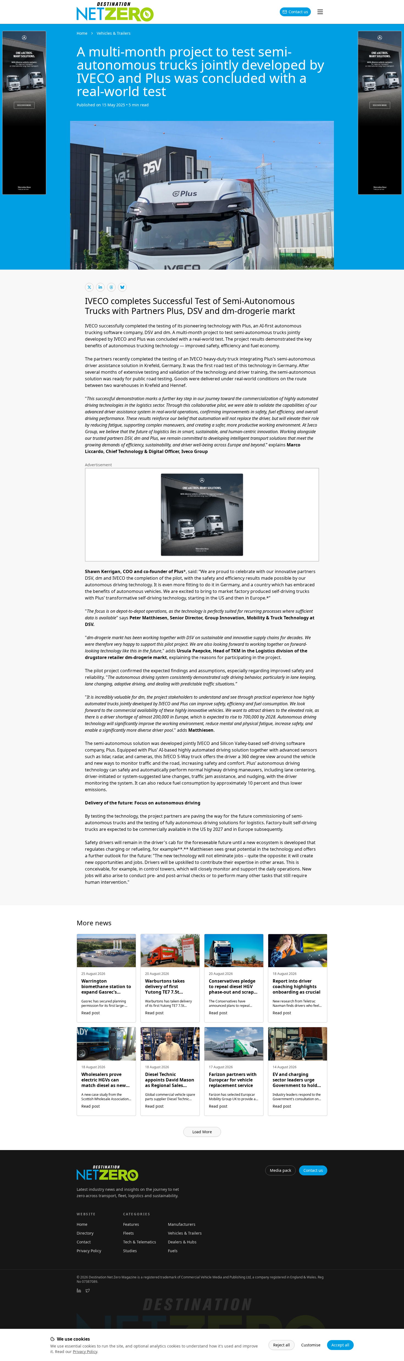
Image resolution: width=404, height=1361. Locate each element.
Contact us (298, 11)
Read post (90, 1012)
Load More (202, 1131)
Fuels (173, 1250)
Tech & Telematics (139, 1242)
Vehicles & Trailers (114, 33)
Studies (130, 1250)
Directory (85, 1233)
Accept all (340, 1345)
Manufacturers (181, 1224)
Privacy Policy (85, 1351)
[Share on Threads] (111, 287)
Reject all (281, 1345)
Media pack (280, 1170)
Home (82, 33)
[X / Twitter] (87, 1290)
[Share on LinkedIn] (100, 287)
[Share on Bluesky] (122, 287)
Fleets (128, 1233)
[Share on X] (89, 287)
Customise (310, 1345)
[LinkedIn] (79, 1290)
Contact (84, 1242)
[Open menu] (320, 12)
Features (131, 1224)
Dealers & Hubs (182, 1242)
